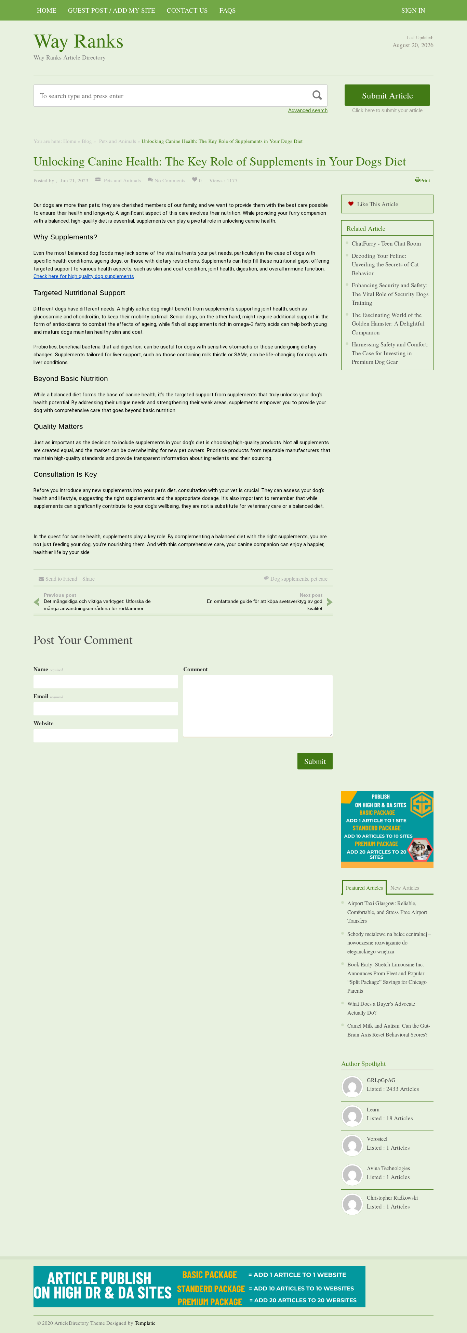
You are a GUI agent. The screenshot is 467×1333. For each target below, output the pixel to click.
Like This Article (377, 204)
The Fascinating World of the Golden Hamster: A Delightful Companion (388, 323)
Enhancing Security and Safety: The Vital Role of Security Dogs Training (390, 293)
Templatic (145, 1322)
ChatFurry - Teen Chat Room (386, 243)
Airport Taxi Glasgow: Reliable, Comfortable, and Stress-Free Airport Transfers (387, 911)
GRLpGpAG (381, 1079)
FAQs (227, 10)
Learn (373, 1109)
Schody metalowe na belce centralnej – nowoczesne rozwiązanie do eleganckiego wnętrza (389, 942)
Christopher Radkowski (392, 1197)
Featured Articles (364, 887)
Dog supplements (289, 578)
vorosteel (377, 1138)
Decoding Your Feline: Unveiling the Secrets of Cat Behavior (385, 264)
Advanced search (308, 110)
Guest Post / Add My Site (111, 10)
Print (425, 180)
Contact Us (187, 10)
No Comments (170, 180)
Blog (87, 140)
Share (88, 578)
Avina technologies (388, 1168)
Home (46, 10)
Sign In (413, 10)
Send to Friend (61, 578)
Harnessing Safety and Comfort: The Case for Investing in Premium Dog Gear (390, 353)
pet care (319, 578)
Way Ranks (79, 40)
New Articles (404, 887)
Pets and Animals (116, 140)
